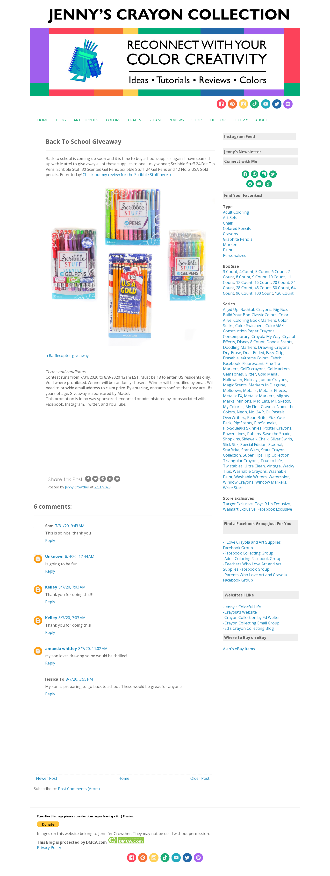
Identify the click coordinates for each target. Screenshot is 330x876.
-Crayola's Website (240, 612)
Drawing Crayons (273, 347)
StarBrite (231, 449)
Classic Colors (264, 314)
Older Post (199, 778)
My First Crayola (260, 406)
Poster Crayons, (277, 428)
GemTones (233, 374)
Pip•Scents (242, 422)
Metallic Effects (272, 390)
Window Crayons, (238, 482)
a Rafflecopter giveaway (67, 355)
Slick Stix (230, 444)
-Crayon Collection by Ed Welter (251, 617)
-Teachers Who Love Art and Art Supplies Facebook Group (252, 566)
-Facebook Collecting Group (248, 553)
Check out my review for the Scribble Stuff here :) (127, 174)
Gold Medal (268, 374)
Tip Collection (277, 455)
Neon (242, 412)
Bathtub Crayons (255, 309)
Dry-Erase (232, 352)
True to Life (271, 460)
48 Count (262, 287)
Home (123, 778)
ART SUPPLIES (86, 119)
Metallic (250, 390)
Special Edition (253, 444)
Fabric (276, 358)
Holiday (251, 379)
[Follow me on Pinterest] (232, 107)
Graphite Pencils (237, 239)
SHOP (197, 119)
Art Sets (230, 217)
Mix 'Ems (261, 401)
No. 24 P (256, 412)
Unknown (54, 556)
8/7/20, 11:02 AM (93, 648)
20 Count (281, 282)
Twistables (233, 466)
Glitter (250, 374)
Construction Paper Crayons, (249, 331)
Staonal (275, 444)
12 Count (244, 282)
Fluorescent (253, 363)
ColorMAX (274, 325)
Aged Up (230, 309)
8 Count (243, 277)
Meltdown (232, 390)
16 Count (262, 282)
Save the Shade (276, 433)
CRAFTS (134, 119)
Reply (50, 540)
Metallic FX (232, 395)
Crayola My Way (265, 336)
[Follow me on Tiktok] (255, 107)
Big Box (280, 309)
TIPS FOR (217, 119)
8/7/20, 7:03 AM (72, 587)
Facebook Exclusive (275, 509)
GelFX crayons (252, 368)
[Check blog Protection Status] (126, 842)
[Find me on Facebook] (221, 107)
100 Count (263, 293)
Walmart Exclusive (239, 509)
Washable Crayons (250, 471)
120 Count (284, 293)
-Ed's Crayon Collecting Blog (248, 628)
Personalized (234, 255)
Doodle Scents (279, 341)
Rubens (254, 433)
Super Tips (253, 455)
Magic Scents (235, 385)
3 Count (230, 271)
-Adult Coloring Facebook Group (252, 558)
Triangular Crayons (240, 460)
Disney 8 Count (251, 341)
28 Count (244, 287)
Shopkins (231, 439)
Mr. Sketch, (281, 401)
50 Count (281, 287)
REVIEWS (176, 119)
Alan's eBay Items (239, 648)
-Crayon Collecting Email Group (251, 623)
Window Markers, (271, 482)
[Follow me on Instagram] (243, 107)
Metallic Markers (259, 395)
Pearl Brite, (257, 417)
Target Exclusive (238, 503)
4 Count (246, 271)
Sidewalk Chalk (255, 439)
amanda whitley (61, 648)
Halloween (232, 379)
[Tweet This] (95, 481)
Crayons (230, 233)
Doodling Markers (239, 347)
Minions (244, 401)
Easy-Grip (274, 352)
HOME (42, 119)
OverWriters (234, 417)
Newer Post (46, 778)
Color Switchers (249, 325)
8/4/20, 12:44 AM (79, 556)
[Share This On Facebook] (88, 481)
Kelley (51, 587)
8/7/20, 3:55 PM (79, 679)
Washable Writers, (251, 476)
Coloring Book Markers (254, 320)
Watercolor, (279, 476)
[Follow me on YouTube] (266, 107)
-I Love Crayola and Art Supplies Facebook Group (252, 545)
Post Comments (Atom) (79, 788)
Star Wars (250, 449)
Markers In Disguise (267, 385)
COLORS (113, 119)
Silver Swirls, (282, 439)
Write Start (233, 487)
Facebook (231, 363)
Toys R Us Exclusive (272, 503)
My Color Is (233, 406)
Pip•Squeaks (265, 422)
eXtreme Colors (255, 358)
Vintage (274, 466)
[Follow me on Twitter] (277, 107)
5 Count (262, 271)
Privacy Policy (49, 847)
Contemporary (236, 336)
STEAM (155, 119)
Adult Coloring (236, 212)
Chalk (228, 223)
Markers (230, 244)
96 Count (244, 293)
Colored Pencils (237, 228)
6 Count (279, 271)
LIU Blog (240, 119)
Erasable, (232, 358)
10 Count (276, 277)
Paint (227, 250)
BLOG (61, 119)
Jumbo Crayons (273, 379)
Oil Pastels (275, 412)
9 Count (259, 277)
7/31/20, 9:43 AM (70, 525)
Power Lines (234, 433)
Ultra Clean (254, 466)
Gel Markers (278, 368)
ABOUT (261, 119)
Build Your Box (236, 314)
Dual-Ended (253, 352)
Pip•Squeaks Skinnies (242, 428)
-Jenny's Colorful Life (242, 606)
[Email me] (288, 107)
